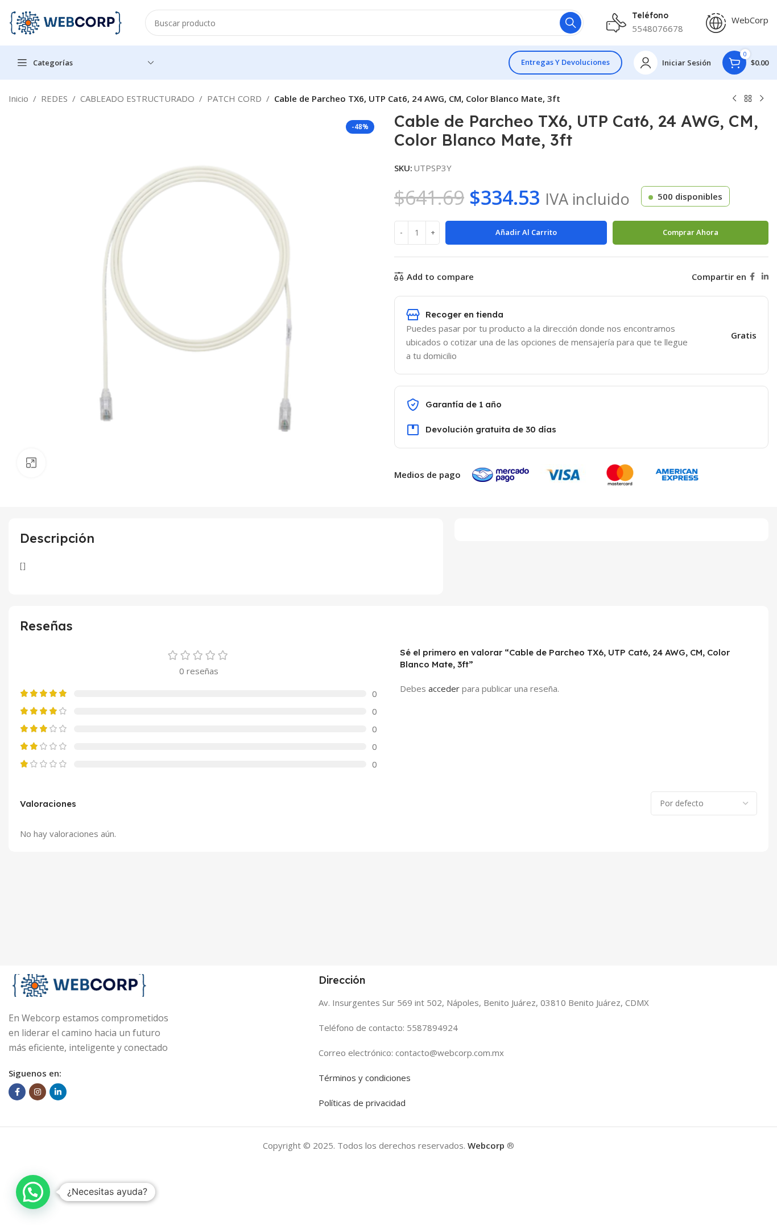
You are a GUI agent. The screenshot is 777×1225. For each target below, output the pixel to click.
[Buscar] (570, 23)
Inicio (18, 98)
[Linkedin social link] (765, 276)
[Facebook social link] (752, 276)
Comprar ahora (690, 232)
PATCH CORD (234, 98)
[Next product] (761, 99)
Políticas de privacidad (362, 1102)
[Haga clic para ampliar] (31, 462)
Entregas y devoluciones (565, 62)
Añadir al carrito (526, 232)
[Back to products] (748, 99)
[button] (33, 1192)
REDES (54, 98)
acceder (444, 688)
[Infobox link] (737, 23)
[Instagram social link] (37, 1091)
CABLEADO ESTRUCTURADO (137, 98)
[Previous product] (734, 99)
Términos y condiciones (365, 1077)
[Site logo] (65, 21)
